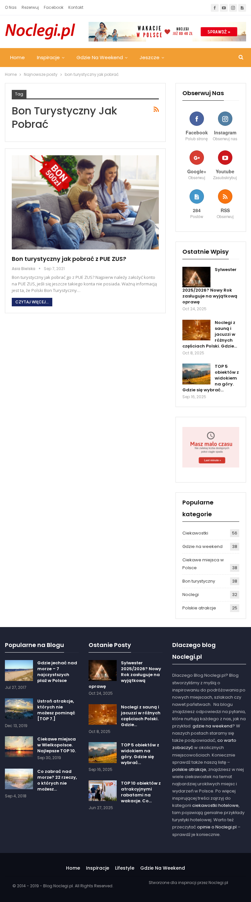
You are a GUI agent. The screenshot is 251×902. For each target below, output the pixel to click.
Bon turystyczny (198, 581)
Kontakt (75, 7)
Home (17, 57)
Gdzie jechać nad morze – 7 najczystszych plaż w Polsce (57, 672)
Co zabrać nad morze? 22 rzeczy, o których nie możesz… (57, 780)
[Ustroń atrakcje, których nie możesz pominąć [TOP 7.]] (19, 708)
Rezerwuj (30, 7)
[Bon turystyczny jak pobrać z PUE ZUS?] (85, 202)
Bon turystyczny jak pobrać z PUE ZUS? (69, 259)
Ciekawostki (195, 533)
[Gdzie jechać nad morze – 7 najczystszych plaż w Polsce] (19, 670)
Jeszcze (149, 57)
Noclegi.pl (218, 882)
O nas (11, 7)
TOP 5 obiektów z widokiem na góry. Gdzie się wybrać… (140, 754)
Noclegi (190, 594)
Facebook (53, 7)
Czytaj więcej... (32, 302)
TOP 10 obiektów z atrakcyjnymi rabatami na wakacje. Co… (141, 792)
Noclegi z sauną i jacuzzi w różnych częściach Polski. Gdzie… (140, 716)
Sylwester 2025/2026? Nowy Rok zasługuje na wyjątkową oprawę (125, 674)
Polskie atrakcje (199, 608)
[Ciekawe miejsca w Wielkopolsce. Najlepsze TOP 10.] (19, 746)
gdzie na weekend (212, 726)
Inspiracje (48, 57)
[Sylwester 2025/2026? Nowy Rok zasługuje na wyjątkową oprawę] (196, 277)
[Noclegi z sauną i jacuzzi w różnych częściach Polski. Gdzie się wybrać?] (196, 330)
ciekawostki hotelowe (215, 805)
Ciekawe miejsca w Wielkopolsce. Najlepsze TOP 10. (56, 745)
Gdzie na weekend (99, 57)
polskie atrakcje (189, 769)
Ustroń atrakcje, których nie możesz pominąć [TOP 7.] (56, 710)
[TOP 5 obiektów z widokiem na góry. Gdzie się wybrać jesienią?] (196, 374)
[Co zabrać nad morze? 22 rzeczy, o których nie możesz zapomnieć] (19, 779)
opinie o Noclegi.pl (217, 827)
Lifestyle (124, 868)
